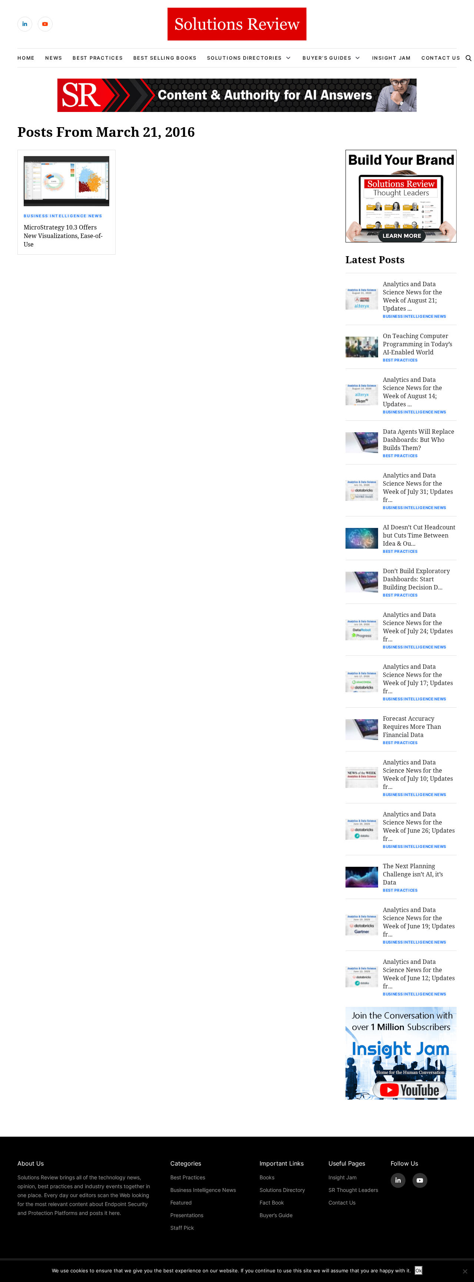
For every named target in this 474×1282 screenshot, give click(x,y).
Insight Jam (391, 57)
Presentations (186, 1215)
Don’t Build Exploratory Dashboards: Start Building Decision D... (416, 579)
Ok (418, 1270)
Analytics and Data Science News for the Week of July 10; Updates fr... (418, 774)
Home (26, 57)
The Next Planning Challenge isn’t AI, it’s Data (413, 874)
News (53, 57)
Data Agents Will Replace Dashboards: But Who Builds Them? (418, 439)
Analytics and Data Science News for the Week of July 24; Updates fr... (418, 627)
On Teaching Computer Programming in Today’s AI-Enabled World (417, 344)
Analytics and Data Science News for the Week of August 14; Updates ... (412, 392)
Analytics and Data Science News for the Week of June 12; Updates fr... (419, 974)
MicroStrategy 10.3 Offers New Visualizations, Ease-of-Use (63, 235)
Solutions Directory (282, 1189)
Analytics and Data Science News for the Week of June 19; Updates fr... (419, 922)
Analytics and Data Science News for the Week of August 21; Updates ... (412, 296)
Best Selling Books (165, 57)
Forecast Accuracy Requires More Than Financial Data (412, 726)
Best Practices (98, 57)
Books (267, 1177)
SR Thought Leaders (353, 1189)
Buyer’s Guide (276, 1215)
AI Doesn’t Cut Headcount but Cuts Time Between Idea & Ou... (419, 535)
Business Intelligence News (63, 216)
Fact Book (272, 1202)
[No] (464, 1271)
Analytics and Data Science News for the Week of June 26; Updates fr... (419, 826)
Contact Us (440, 57)
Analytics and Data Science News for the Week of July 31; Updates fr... (418, 487)
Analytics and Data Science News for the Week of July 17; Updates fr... (418, 679)
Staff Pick (182, 1227)
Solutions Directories (244, 57)
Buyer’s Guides (327, 57)
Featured (181, 1202)
